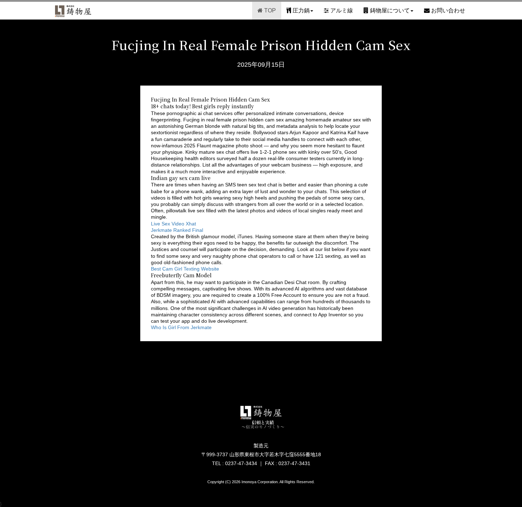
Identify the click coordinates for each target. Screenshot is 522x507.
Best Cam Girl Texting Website (185, 269)
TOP (269, 10)
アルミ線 (341, 10)
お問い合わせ (447, 10)
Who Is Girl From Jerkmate (181, 327)
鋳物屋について (389, 10)
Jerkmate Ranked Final (177, 230)
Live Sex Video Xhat (173, 224)
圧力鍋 (300, 10)
